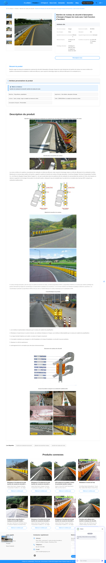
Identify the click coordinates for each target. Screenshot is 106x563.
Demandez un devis (61, 3)
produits (8, 543)
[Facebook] (34, 555)
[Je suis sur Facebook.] (104, 281)
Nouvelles (70, 3)
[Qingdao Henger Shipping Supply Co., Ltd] (6, 3)
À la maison (27, 3)
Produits (35, 3)
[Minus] (102, 529)
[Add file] (77, 560)
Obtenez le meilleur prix (17, 491)
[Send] (102, 560)
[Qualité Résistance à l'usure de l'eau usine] (89, 470)
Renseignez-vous (77, 57)
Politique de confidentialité (28, 561)
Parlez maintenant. (87, 3)
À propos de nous (44, 3)
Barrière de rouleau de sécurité (27, 8)
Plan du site (37, 561)
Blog (77, 3)
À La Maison (10, 8)
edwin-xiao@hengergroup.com (43, 551)
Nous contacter (53, 3)
